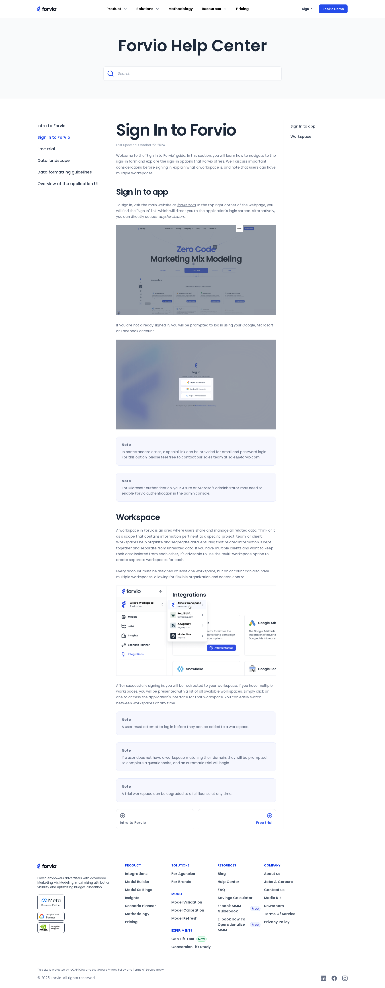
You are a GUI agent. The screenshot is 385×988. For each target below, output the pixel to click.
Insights (132, 897)
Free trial (46, 149)
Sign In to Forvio (53, 137)
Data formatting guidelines (64, 172)
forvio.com (186, 205)
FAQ (221, 889)
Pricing (242, 8)
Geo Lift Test (188, 938)
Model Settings (138, 889)
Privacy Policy (277, 921)
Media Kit (272, 897)
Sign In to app (303, 126)
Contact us (274, 889)
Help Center (228, 881)
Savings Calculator (235, 897)
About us (272, 873)
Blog (222, 873)
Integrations (136, 873)
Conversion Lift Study (191, 946)
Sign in (307, 9)
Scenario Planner (140, 905)
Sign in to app (142, 192)
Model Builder (137, 881)
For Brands (181, 881)
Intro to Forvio (51, 125)
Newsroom (274, 905)
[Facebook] (334, 978)
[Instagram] (345, 978)
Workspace (138, 517)
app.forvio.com (171, 216)
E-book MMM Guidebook (238, 908)
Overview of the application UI (67, 183)
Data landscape (53, 160)
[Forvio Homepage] (47, 9)
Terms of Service (144, 969)
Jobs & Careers (278, 881)
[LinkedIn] (323, 978)
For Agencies (183, 873)
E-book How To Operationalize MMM (238, 924)
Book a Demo (333, 9)
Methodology (180, 8)
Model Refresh (184, 918)
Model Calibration (187, 910)
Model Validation (186, 902)
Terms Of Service (279, 913)
